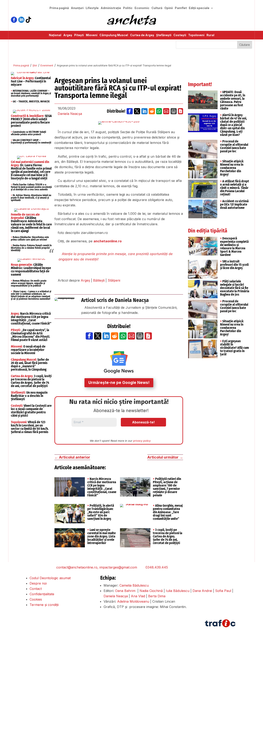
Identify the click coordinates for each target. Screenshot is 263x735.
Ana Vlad (138, 596)
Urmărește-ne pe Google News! (118, 382)
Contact (36, 589)
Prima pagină (59, 8)
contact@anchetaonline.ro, (77, 567)
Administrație (111, 8)
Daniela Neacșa (70, 114)
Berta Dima (156, 596)
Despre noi (38, 583)
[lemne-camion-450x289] (119, 123)
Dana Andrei (202, 591)
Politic (128, 8)
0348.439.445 (156, 567)
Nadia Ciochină (151, 591)
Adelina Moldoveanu (133, 601)
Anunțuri (77, 8)
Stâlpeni (114, 280)
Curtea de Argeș (142, 35)
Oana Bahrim (125, 591)
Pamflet (181, 8)
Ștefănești (163, 35)
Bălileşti (99, 280)
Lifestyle (92, 8)
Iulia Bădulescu (177, 591)
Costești (179, 35)
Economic (142, 8)
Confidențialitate (42, 594)
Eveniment (46, 65)
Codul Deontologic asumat (50, 578)
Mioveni (91, 35)
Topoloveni (196, 35)
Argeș (67, 35)
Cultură (156, 8)
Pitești (79, 35)
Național (55, 35)
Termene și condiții (44, 605)
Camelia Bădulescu (134, 585)
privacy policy (142, 440)
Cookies (36, 599)
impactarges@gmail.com (118, 567)
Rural (210, 35)
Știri (34, 65)
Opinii (168, 8)
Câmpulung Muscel (113, 35)
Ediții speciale (199, 8)
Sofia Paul (223, 591)
